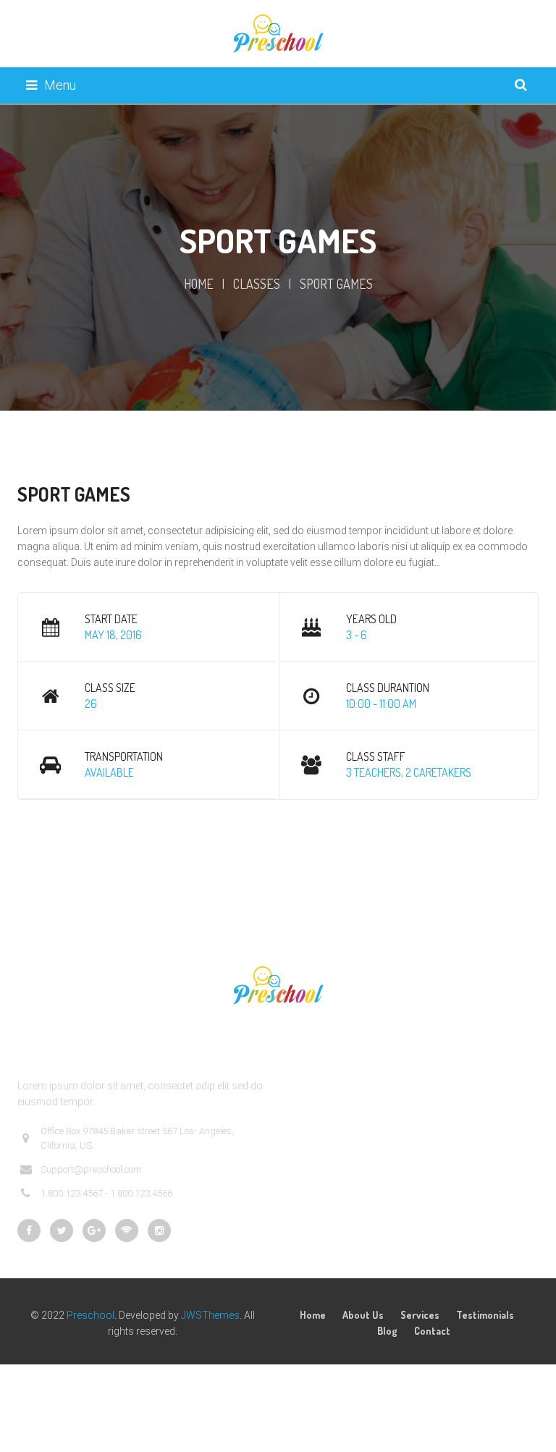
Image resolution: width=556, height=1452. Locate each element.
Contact (432, 1331)
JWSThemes (210, 1315)
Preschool (90, 1315)
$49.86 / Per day (73, 847)
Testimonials (485, 1315)
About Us (363, 1315)
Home (199, 284)
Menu (60, 85)
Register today (202, 847)
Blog (387, 1331)
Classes (256, 284)
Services (419, 1315)
